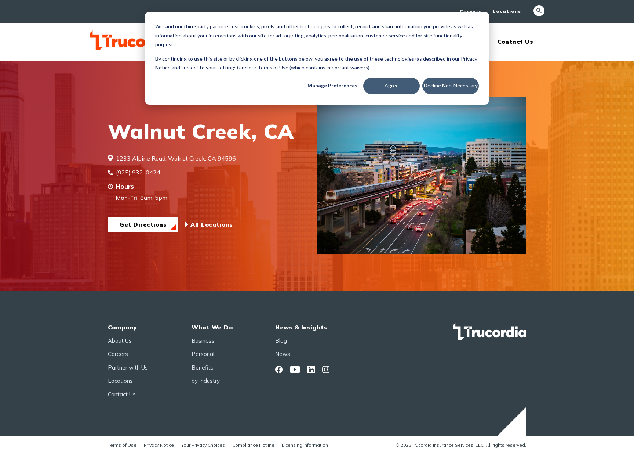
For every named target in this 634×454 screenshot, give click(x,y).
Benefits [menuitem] (203, 367)
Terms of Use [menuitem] (122, 445)
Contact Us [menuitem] (122, 394)
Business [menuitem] (203, 340)
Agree (392, 85)
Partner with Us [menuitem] (128, 367)
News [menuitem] (282, 353)
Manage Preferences (332, 85)
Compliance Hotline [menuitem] (253, 445)
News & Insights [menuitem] (301, 327)
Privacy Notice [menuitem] (159, 445)
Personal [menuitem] (203, 353)
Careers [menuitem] (471, 11)
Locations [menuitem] (507, 11)
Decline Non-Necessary (451, 85)
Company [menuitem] (122, 327)
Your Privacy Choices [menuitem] (203, 445)
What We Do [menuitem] (212, 327)
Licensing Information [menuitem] (305, 445)
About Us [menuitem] (120, 340)
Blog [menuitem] (281, 340)
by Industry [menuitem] (206, 380)
